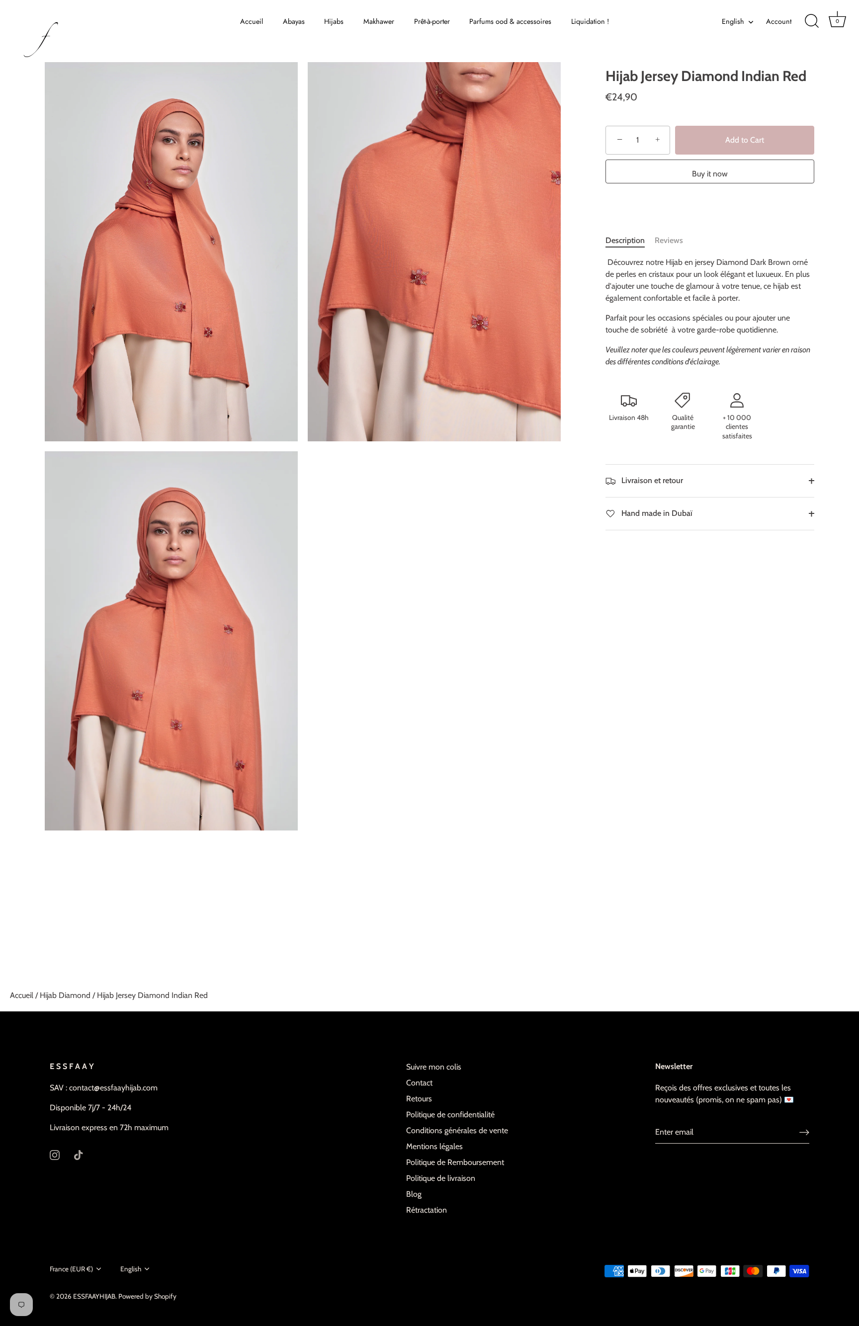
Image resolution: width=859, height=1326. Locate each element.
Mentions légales (434, 1146)
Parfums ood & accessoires (510, 21)
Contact (419, 1082)
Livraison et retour (651, 480)
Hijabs (334, 21)
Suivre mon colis (433, 1067)
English (733, 21)
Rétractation (426, 1210)
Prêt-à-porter (432, 21)
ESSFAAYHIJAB (94, 1296)
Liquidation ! (590, 21)
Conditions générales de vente (457, 1130)
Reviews (669, 240)
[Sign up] (804, 1132)
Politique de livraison (440, 1178)
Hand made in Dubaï (655, 513)
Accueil (251, 21)
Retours (419, 1098)
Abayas (294, 21)
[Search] (812, 21)
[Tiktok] (79, 1154)
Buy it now (710, 173)
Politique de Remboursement (455, 1162)
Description (625, 240)
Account (778, 21)
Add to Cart (744, 140)
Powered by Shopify (147, 1296)
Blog (414, 1194)
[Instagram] (55, 1154)
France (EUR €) (71, 1269)
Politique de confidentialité (450, 1114)
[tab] (630, 241)
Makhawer (378, 21)
